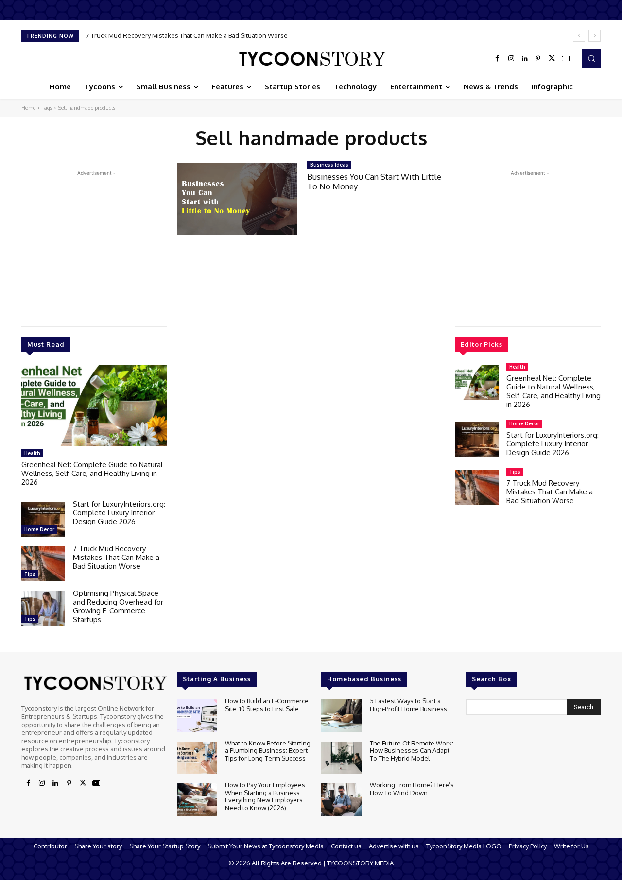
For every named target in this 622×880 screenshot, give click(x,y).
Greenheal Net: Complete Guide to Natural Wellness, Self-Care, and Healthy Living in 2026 (92, 473)
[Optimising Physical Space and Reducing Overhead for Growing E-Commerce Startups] (43, 608)
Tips (29, 574)
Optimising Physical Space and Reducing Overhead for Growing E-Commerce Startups (118, 606)
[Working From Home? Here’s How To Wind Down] (341, 799)
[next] (594, 36)
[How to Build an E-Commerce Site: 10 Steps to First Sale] (197, 715)
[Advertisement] (94, 246)
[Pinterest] (538, 59)
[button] (591, 58)
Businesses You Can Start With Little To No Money (374, 181)
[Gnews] (565, 59)
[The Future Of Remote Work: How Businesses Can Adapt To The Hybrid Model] (341, 758)
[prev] (579, 36)
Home (28, 107)
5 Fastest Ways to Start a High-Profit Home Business (408, 704)
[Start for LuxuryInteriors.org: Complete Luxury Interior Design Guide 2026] (43, 519)
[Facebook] (497, 59)
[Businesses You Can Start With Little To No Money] (237, 199)
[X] (552, 59)
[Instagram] (511, 59)
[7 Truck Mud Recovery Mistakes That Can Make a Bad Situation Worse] (43, 563)
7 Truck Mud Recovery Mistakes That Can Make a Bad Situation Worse (187, 35)
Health (32, 453)
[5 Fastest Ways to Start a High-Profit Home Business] (341, 715)
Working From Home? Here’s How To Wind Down (412, 788)
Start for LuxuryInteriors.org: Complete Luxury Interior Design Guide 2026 (119, 512)
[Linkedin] (525, 59)
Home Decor (39, 529)
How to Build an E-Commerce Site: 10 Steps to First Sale (267, 704)
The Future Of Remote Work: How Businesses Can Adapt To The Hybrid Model (411, 750)
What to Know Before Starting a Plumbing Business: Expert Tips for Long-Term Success (268, 750)
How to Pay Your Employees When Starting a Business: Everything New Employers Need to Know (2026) (265, 796)
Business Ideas (329, 164)
